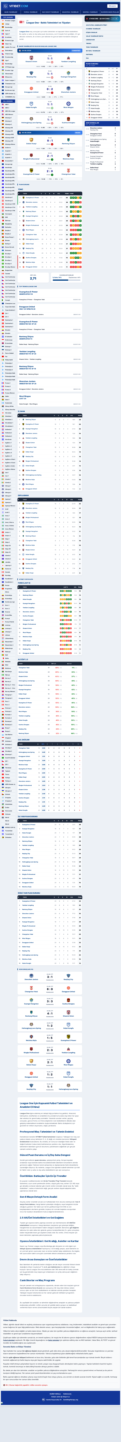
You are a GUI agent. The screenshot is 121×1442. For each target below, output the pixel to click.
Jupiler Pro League (10, 47)
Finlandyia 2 (9, 366)
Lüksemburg (9, 638)
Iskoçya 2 (8, 489)
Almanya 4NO (9, 134)
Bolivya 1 (8, 244)
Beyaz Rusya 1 (9, 237)
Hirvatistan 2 (9, 426)
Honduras (8, 439)
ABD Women (9, 114)
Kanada (7, 572)
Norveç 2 (8, 681)
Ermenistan (9, 343)
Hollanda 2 (8, 433)
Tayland (7, 771)
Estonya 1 (8, 346)
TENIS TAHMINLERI (92, 47)
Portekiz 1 (8, 714)
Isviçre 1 (7, 532)
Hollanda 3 (8, 436)
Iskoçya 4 (8, 496)
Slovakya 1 (8, 748)
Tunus (7, 774)
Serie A (7, 30)
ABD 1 (7, 104)
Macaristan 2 (9, 645)
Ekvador (7, 330)
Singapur (8, 738)
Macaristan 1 (9, 642)
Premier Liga (9, 70)
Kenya (7, 585)
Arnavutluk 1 (9, 161)
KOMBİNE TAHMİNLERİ (93, 29)
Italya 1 (7, 539)
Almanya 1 (8, 118)
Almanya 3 (8, 124)
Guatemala (8, 403)
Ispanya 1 (8, 499)
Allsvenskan (9, 73)
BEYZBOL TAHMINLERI (93, 51)
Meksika (7, 661)
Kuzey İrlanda (9, 622)
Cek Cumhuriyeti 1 (10, 277)
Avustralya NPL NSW (10, 177)
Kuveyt (7, 618)
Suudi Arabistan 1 (10, 758)
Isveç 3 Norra (9, 522)
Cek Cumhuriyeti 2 (10, 280)
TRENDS (88, 43)
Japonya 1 (8, 565)
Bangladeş (8, 224)
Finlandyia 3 (9, 370)
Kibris (7, 592)
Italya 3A (8, 545)
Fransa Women (10, 393)
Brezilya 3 (8, 260)
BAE (6, 217)
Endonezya (8, 340)
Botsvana (8, 250)
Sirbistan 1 (8, 741)
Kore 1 (7, 605)
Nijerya (7, 675)
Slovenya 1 (8, 754)
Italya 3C (8, 552)
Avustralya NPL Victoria (10, 191)
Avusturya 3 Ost (10, 207)
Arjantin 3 (8, 157)
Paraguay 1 (8, 695)
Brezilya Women (10, 267)
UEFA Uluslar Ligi (10, 93)
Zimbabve (8, 837)
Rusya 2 (7, 731)
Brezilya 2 (8, 257)
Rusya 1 (7, 728)
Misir (6, 665)
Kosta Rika (8, 615)
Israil (6, 509)
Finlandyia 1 (9, 363)
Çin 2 (7, 317)
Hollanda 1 (8, 429)
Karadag (8, 575)
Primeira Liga (9, 40)
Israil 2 (7, 512)
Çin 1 (6, 313)
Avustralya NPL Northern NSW (10, 174)
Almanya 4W (9, 141)
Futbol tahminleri (9, 1340)
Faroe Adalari (9, 353)
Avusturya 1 (9, 197)
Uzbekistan (8, 804)
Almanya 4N (9, 131)
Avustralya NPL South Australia (10, 184)
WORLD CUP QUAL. (10, 827)
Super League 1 (10, 80)
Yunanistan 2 (9, 834)
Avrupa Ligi (8, 87)
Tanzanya (8, 768)
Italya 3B (8, 549)
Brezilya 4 (8, 263)
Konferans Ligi (10, 90)
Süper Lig (8, 44)
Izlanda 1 (8, 555)
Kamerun (8, 569)
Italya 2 (7, 542)
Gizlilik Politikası (55, 1394)
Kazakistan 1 (9, 579)
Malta (7, 658)
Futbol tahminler (30, 12)
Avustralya (8, 167)
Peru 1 (7, 701)
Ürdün (7, 807)
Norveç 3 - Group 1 (10, 685)
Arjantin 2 (8, 154)
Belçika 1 (8, 230)
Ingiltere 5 (8, 456)
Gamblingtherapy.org (70, 1400)
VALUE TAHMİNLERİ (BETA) (94, 36)
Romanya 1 (8, 721)
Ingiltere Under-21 (10, 466)
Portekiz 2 (8, 718)
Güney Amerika (10, 409)
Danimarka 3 (9, 326)
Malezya (7, 651)
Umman (7, 794)
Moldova (8, 668)
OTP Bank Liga (9, 67)
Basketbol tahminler (70, 12)
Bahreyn (8, 220)
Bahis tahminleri (10, 12)
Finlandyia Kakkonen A (10, 373)
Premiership (9, 57)
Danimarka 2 (9, 323)
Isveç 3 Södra (9, 525)
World (7, 817)
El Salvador (8, 336)
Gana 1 (7, 399)
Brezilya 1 (8, 254)
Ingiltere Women (10, 469)
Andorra (8, 147)
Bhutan (7, 240)
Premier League (10, 20)
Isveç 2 (7, 519)
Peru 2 (7, 705)
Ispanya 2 (8, 502)
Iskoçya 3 (8, 492)
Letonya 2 (8, 628)
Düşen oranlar (91, 32)
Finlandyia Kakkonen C (10, 380)
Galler (7, 396)
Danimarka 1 (9, 320)
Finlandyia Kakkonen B (10, 376)
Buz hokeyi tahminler (50, 12)
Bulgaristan (8, 270)
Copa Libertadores (10, 307)
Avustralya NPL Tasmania (10, 187)
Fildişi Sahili (9, 360)
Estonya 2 (8, 350)
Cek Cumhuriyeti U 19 (10, 293)
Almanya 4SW (9, 137)
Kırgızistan (8, 588)
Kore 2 (7, 608)
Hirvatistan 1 (9, 423)
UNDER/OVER (90, 40)
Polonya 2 (8, 711)
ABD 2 (7, 108)
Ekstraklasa (8, 50)
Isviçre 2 (8, 535)
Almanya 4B (9, 128)
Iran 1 (7, 476)
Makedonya (9, 648)
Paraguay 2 (8, 698)
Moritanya (8, 671)
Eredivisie (8, 37)
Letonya (7, 625)
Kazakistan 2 (9, 582)
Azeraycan (8, 214)
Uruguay (8, 797)
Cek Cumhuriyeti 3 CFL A (10, 283)
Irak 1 (7, 472)
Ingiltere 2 (8, 446)
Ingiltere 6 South (10, 462)
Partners (89, 54)
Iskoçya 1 (8, 486)
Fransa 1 (7, 383)
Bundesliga (8, 27)
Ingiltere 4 (8, 453)
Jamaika (7, 562)
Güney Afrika (9, 406)
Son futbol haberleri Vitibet (96, 25)
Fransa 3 (8, 389)
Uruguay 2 (8, 801)
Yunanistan (8, 831)
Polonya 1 (8, 708)
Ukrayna (7, 787)
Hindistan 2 (8, 419)
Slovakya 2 (8, 751)
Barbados (8, 227)
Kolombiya (8, 595)
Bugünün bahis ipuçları (110, 12)
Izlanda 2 (8, 559)
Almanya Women (10, 144)
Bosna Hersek (9, 247)
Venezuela (8, 811)
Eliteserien (8, 77)
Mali (6, 655)
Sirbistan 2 (8, 744)
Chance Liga (9, 54)
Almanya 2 (8, 121)
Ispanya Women (10, 506)
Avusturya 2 (9, 200)
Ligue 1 (7, 34)
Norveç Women (10, 691)
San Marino (8, 734)
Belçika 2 (8, 234)
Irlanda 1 (8, 479)
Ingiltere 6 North (10, 459)
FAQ (87, 58)
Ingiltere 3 (8, 449)
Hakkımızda (67, 1394)
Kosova (7, 612)
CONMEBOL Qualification (10, 97)
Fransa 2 (8, 386)
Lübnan (7, 635)
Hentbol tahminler (90, 12)
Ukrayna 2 (8, 791)
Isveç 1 (7, 516)
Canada (7, 273)
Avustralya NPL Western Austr (10, 194)
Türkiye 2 (8, 781)
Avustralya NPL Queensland (10, 181)
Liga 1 (7, 60)
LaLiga (7, 24)
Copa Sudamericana (10, 310)
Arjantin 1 (8, 151)
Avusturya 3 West (10, 210)
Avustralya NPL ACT (10, 171)
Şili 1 (6, 761)
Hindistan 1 (8, 416)
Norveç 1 (8, 678)
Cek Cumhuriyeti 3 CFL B (10, 287)
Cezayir (7, 300)
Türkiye (7, 778)
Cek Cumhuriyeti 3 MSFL (10, 290)
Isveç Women (9, 529)
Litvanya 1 (8, 632)
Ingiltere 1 (8, 443)
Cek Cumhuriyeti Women (10, 297)
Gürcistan (8, 413)
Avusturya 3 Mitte (10, 204)
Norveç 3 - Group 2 (10, 688)
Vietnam (8, 814)
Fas (6, 356)
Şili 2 (6, 764)
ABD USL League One (10, 111)
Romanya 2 (8, 724)
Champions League (10, 83)
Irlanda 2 (8, 482)
